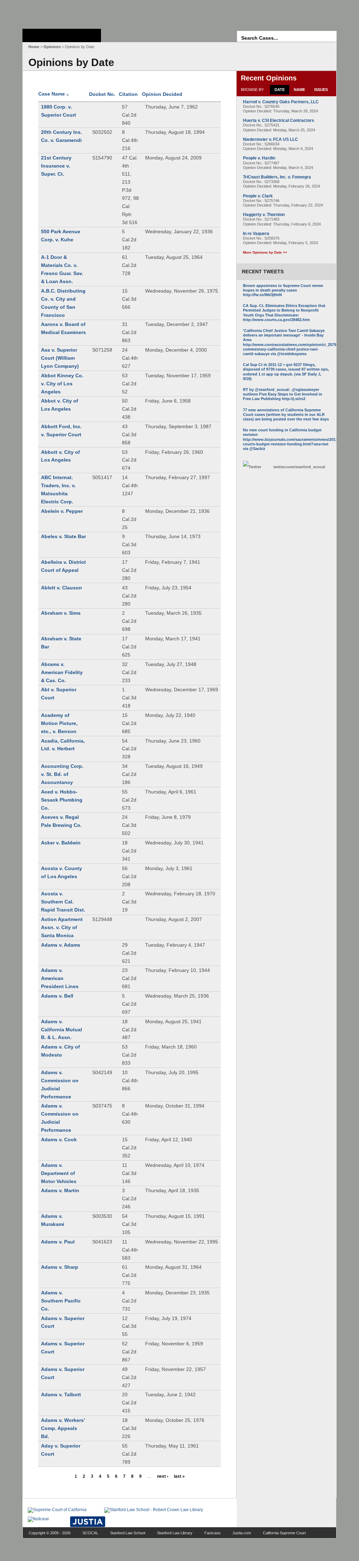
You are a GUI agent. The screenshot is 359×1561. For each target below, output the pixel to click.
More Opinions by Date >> (265, 252)
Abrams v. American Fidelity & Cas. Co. (62, 672)
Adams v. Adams (60, 945)
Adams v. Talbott (61, 1394)
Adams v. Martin (60, 1190)
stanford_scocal (299, 467)
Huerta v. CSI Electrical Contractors (278, 120)
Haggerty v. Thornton (264, 214)
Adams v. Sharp (59, 1267)
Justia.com (241, 1533)
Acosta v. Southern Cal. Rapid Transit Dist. (63, 902)
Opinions (52, 47)
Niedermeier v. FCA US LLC (270, 139)
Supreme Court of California (61, 35)
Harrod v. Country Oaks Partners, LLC (281, 101)
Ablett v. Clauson (61, 587)
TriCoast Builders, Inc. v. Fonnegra (277, 177)
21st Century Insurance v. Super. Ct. (56, 166)
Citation (128, 94)
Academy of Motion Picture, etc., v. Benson (59, 723)
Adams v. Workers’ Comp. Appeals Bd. (63, 1428)
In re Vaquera (256, 233)
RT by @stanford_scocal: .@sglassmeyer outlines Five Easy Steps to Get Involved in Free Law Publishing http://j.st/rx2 (282, 394)
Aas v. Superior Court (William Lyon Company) (60, 358)
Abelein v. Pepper (62, 511)
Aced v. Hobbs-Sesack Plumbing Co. (61, 800)
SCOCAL (90, 1533)
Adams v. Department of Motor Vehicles (58, 1173)
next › (162, 1476)
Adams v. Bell (57, 996)
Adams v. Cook (59, 1139)
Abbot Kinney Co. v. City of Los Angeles (62, 383)
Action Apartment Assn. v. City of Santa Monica (62, 927)
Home (33, 47)
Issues (321, 89)
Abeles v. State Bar (63, 536)
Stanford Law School (127, 1533)
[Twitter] (256, 467)
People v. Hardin (259, 158)
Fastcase (212, 1533)
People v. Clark (258, 196)
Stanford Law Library (174, 1533)
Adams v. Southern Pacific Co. (61, 1301)
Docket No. (102, 94)
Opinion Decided (162, 94)
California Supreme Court (284, 1533)
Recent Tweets (263, 271)
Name (299, 89)
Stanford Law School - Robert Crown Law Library (60, 12)
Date (280, 89)
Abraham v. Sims (61, 613)
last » (179, 1476)
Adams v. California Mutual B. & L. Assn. (61, 1029)
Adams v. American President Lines (60, 978)
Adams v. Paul (58, 1242)
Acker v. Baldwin (61, 842)
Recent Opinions (269, 78)
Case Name (53, 94)
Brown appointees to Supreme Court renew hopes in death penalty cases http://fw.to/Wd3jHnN (283, 290)
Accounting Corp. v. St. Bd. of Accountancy (62, 774)
